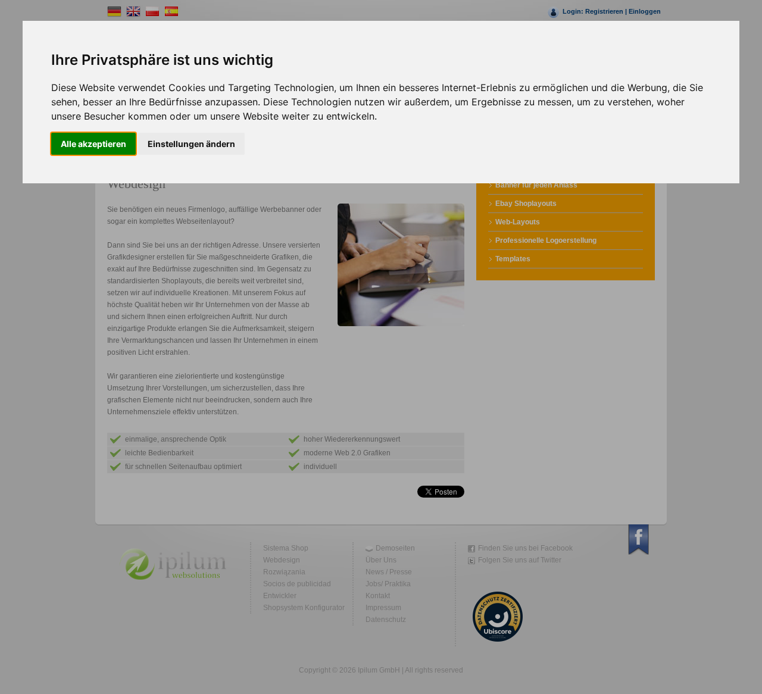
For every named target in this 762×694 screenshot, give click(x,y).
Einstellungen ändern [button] (191, 144)
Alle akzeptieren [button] (93, 144)
